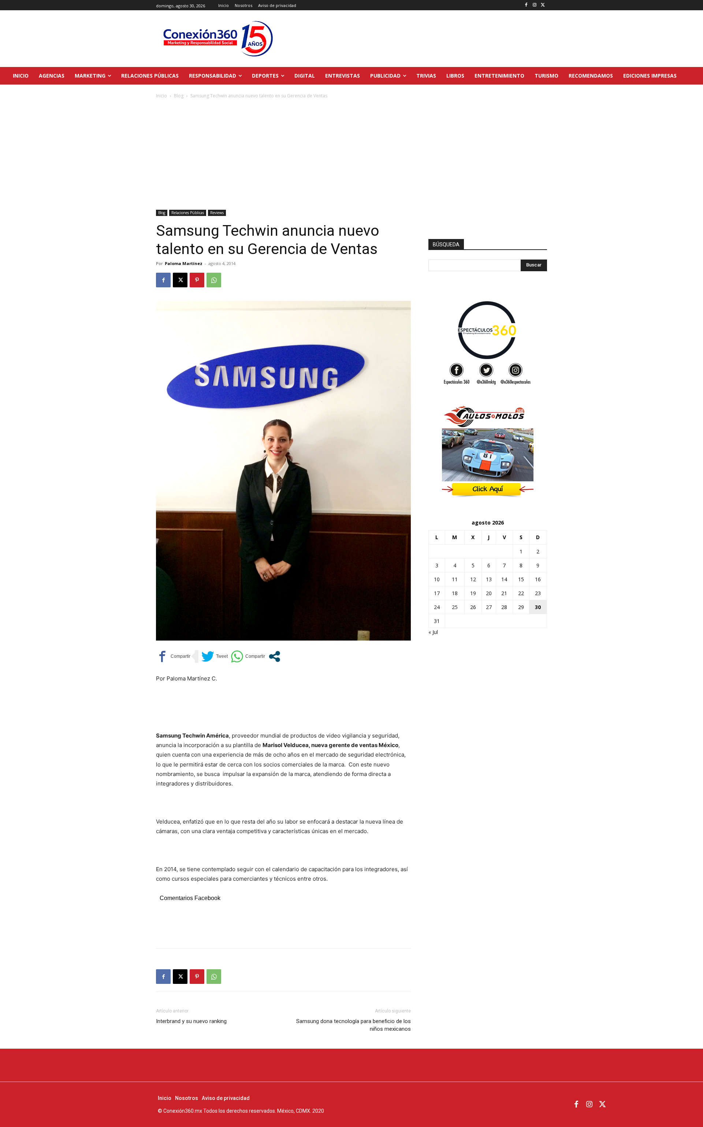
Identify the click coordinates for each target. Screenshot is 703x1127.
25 (455, 607)
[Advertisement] (351, 155)
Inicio (161, 96)
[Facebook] (526, 5)
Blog (178, 96)
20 (489, 593)
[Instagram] (534, 5)
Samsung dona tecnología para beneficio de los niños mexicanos (353, 1025)
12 (473, 579)
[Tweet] (214, 656)
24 (437, 607)
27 (489, 607)
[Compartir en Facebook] (173, 656)
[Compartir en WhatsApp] (248, 656)
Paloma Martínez (183, 263)
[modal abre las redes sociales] (274, 656)
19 (473, 593)
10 (437, 579)
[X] (543, 5)
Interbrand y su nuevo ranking (191, 1021)
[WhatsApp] (214, 280)
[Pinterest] (197, 280)
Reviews (217, 212)
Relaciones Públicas (187, 212)
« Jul (433, 631)
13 (489, 579)
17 (437, 593)
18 (455, 593)
